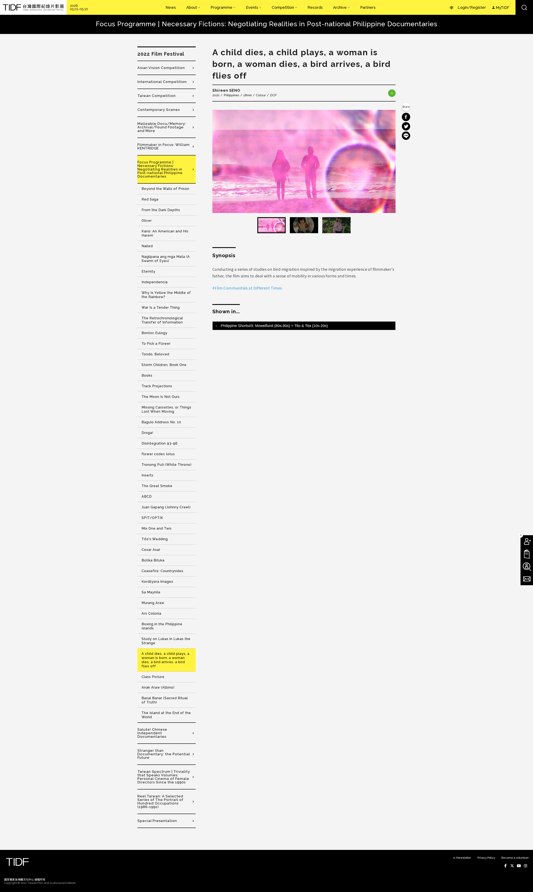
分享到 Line (406, 136)
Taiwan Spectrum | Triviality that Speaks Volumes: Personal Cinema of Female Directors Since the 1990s (163, 776)
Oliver (147, 221)
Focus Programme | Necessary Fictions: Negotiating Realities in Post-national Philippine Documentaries (160, 169)
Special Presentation (157, 821)
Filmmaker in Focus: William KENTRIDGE (163, 146)
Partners (368, 7)
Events (252, 7)
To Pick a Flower (156, 344)
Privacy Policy (486, 857)
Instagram (525, 865)
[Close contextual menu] (520, 535)
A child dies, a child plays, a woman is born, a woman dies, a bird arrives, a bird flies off (165, 660)
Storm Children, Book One (164, 365)
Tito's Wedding (155, 539)
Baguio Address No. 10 (161, 422)
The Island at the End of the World (166, 715)
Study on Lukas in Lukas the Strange (166, 641)
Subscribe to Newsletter (527, 579)
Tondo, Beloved (155, 354)
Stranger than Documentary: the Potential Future (163, 754)
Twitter (512, 865)
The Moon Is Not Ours (161, 397)
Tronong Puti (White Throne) (167, 465)
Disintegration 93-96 (160, 443)
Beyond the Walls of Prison (165, 189)
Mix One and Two (157, 528)
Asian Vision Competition (161, 68)
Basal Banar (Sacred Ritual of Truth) (165, 700)
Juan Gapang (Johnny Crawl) (166, 507)
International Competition (162, 82)
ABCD (147, 497)
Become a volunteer (515, 857)
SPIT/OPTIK (152, 518)
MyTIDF (502, 7)
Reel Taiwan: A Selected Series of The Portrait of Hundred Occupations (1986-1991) (160, 801)
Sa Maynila (151, 592)
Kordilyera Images (157, 582)
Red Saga (150, 199)
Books (147, 375)
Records (315, 7)
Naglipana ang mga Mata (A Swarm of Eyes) (166, 259)
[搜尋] (524, 7)
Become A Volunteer (527, 566)
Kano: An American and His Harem (165, 233)
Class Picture (153, 677)
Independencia (155, 282)
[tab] (304, 325)
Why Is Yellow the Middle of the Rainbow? (166, 295)
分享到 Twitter (406, 126)
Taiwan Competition (156, 96)
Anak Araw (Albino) (158, 687)
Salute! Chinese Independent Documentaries (152, 733)
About (191, 7)
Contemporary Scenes (158, 110)
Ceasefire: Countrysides (162, 571)
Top (524, 883)
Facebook (505, 865)
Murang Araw (153, 603)
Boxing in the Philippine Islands (162, 626)
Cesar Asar (151, 550)
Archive (340, 7)
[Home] (33, 7)
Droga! (147, 433)
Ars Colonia (151, 613)
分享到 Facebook (406, 117)
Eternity (148, 271)
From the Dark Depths (161, 210)
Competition (283, 7)
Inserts (147, 475)
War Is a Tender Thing (161, 307)
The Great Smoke (157, 486)
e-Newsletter (462, 857)
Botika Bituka (153, 560)
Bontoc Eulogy (154, 333)
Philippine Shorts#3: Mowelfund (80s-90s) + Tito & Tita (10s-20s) (274, 326)
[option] (304, 161)
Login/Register (472, 7)
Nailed (147, 246)
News (171, 7)
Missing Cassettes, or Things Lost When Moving (166, 409)
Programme (221, 7)
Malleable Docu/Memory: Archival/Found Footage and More (161, 127)
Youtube (519, 865)
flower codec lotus (158, 454)
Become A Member (527, 541)
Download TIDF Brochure (527, 554)
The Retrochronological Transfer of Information (162, 320)
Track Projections (157, 386)
